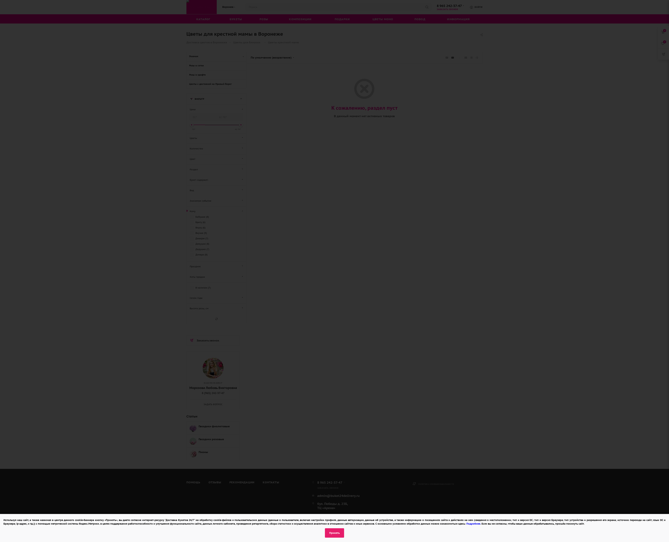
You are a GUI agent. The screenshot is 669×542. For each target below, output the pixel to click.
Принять (334, 533)
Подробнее (473, 523)
